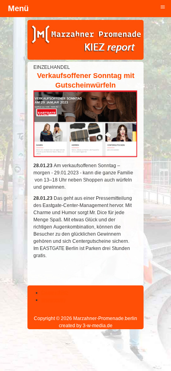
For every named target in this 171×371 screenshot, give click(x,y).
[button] (143, 343)
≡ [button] (162, 6)
